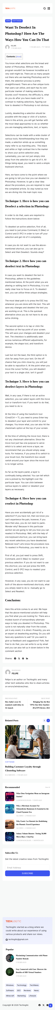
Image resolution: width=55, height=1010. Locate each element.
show (18, 57)
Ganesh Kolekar (23, 800)
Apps (8, 21)
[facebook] (15, 658)
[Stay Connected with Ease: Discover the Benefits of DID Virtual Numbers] (10, 972)
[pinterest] (23, 658)
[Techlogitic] (10, 8)
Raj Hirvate (10, 775)
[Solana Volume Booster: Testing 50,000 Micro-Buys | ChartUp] (9, 836)
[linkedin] (27, 658)
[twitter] (19, 658)
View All (47, 787)
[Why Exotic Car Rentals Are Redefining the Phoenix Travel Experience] (9, 824)
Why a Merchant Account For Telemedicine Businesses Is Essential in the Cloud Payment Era (32, 809)
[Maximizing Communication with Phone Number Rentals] (10, 958)
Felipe (13, 46)
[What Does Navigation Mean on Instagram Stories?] (9, 796)
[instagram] (47, 1005)
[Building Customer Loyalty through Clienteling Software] (27, 742)
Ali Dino (19, 816)
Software (17, 21)
